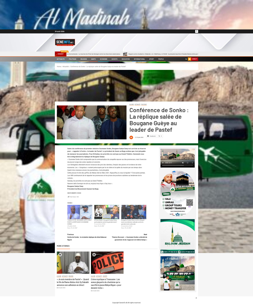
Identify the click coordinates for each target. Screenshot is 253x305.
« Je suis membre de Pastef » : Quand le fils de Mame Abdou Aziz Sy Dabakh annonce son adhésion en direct (73, 282)
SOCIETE (114, 59)
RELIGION (84, 59)
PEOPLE (161, 59)
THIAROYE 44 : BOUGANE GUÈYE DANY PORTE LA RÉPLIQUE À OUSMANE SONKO (79, 222)
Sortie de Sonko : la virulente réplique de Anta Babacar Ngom (87, 237)
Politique (144, 104)
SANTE (93, 59)
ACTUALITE (61, 59)
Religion (71, 276)
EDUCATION (126, 59)
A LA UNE (131, 104)
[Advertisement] (126, 85)
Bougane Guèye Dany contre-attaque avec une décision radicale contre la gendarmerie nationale (132, 222)
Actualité (137, 104)
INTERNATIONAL (139, 59)
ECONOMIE (103, 59)
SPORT (151, 59)
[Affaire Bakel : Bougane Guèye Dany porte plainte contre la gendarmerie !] (106, 212)
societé (105, 276)
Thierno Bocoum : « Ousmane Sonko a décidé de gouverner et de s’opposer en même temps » (129, 237)
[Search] (186, 59)
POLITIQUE (72, 59)
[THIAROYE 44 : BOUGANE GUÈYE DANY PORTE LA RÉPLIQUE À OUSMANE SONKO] (79, 212)
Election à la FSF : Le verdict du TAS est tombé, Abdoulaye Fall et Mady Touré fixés (200, 54)
